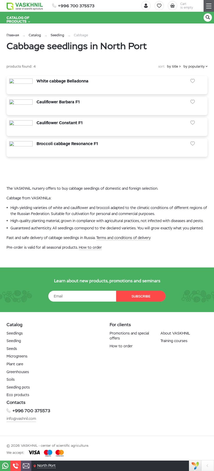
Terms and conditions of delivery (123, 237)
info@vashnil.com (21, 418)
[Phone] (15, 466)
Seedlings (15, 333)
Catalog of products (18, 19)
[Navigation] (209, 6)
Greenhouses (18, 371)
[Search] (208, 17)
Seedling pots (18, 387)
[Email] (26, 466)
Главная (13, 35)
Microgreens (17, 356)
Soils (11, 379)
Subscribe (141, 296)
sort (161, 66)
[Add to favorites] (193, 81)
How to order (90, 247)
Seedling (57, 35)
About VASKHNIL (175, 333)
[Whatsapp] (5, 466)
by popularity (194, 66)
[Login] (146, 5)
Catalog (35, 35)
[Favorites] (159, 5)
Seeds (12, 348)
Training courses (173, 340)
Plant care (15, 364)
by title (172, 66)
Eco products (18, 394)
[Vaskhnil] (25, 6)
